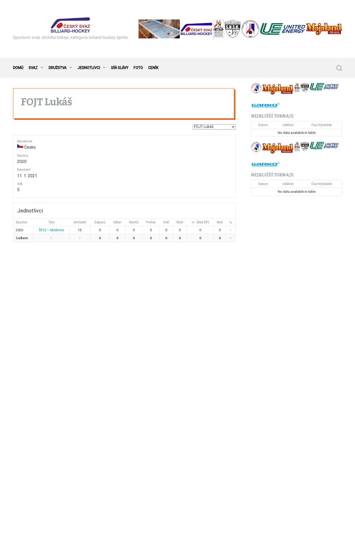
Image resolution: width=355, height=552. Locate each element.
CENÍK (153, 68)
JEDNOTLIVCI (88, 68)
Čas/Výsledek (321, 125)
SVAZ (33, 68)
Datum (263, 125)
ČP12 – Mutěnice (51, 230)
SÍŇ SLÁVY (119, 68)
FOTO (138, 68)
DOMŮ (18, 68)
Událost (288, 125)
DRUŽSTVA (58, 68)
